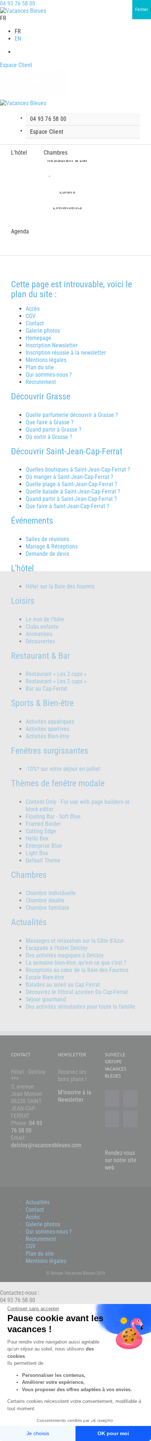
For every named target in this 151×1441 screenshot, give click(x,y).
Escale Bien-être (45, 977)
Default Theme (43, 860)
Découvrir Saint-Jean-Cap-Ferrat (66, 451)
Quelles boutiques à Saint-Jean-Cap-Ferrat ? (78, 469)
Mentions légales (46, 359)
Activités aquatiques (50, 721)
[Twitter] (130, 1098)
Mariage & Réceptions (52, 546)
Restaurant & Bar (40, 656)
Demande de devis (47, 553)
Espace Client (16, 65)
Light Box (37, 853)
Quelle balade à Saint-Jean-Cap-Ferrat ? (73, 491)
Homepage (38, 338)
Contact (35, 323)
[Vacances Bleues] (23, 103)
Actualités (37, 1202)
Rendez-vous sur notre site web (120, 1160)
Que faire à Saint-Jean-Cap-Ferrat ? (67, 506)
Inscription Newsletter (52, 345)
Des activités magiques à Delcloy (65, 955)
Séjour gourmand (46, 999)
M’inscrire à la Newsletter (74, 1096)
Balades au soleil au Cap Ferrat (63, 984)
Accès (33, 308)
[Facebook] (112, 1098)
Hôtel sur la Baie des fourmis (60, 586)
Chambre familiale (47, 907)
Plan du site (40, 367)
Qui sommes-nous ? (49, 374)
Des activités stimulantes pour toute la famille (80, 1006)
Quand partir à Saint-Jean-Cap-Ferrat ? (71, 498)
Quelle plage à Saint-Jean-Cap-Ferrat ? (71, 484)
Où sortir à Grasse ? (49, 436)
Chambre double (45, 900)
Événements (32, 521)
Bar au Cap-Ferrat (46, 688)
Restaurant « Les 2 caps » (56, 673)
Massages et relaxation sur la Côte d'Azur (75, 940)
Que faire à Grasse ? (50, 422)
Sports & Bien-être (42, 703)
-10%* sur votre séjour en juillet (63, 768)
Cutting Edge (41, 831)
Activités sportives (47, 728)
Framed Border (43, 823)
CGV (31, 316)
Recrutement (41, 381)
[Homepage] (23, 10)
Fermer (141, 9)
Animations (39, 634)
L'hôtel (22, 568)
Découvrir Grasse (40, 396)
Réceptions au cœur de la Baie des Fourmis (77, 970)
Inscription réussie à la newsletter (66, 352)
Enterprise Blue (44, 845)
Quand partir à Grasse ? (53, 429)
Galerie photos (43, 330)
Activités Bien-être (47, 736)
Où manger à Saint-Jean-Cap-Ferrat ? (69, 476)
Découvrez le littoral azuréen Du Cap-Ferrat (77, 992)
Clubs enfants (42, 626)
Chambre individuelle (51, 893)
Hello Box (37, 838)
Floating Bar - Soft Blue (53, 816)
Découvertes (40, 641)
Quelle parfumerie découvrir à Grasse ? (72, 414)
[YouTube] (112, 1119)
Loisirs (22, 601)
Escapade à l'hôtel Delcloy (57, 948)
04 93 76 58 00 (17, 3)
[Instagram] (130, 1119)
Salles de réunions (47, 539)
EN (18, 38)
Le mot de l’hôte (45, 619)
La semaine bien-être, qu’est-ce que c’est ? (76, 962)
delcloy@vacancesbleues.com (46, 1145)
